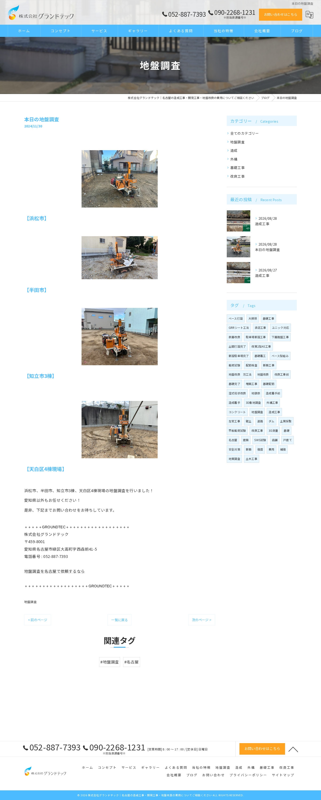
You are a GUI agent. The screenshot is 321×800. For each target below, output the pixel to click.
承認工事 (260, 327)
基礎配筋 (268, 384)
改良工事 (237, 176)
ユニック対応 (280, 327)
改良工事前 (281, 374)
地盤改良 (263, 374)
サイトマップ (283, 775)
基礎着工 (260, 356)
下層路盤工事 (280, 337)
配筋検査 (251, 365)
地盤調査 (30, 602)
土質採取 (286, 421)
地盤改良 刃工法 (240, 374)
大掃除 (252, 318)
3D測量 (273, 430)
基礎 (286, 430)
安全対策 (234, 449)
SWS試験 (260, 440)
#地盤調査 (109, 662)
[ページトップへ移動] (293, 749)
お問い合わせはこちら (280, 14)
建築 (246, 440)
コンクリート (237, 412)
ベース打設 (236, 318)
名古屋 (233, 440)
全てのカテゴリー (244, 133)
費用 (271, 449)
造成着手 (234, 402)
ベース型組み (280, 356)
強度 (260, 449)
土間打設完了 (237, 346)
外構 (233, 159)
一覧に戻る (119, 619)
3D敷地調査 (253, 402)
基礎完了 (234, 384)
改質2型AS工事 (261, 346)
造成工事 (274, 412)
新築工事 (268, 365)
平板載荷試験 (237, 430)
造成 (233, 150)
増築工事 (251, 384)
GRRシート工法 (239, 327)
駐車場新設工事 (256, 337)
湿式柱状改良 (237, 393)
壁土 (248, 421)
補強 (283, 449)
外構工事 (272, 402)
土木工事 (251, 459)
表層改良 (234, 337)
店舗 (275, 440)
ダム (271, 421)
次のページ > (201, 619)
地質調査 (234, 459)
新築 (248, 449)
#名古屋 (131, 662)
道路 (260, 421)
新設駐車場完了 (239, 356)
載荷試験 (234, 365)
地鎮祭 (255, 393)
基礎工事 (237, 167)
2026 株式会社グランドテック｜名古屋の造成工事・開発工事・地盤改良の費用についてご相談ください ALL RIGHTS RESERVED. (162, 795)
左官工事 (234, 421)
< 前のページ (37, 619)
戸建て (287, 440)
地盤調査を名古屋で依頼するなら (54, 571)
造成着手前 (273, 393)
